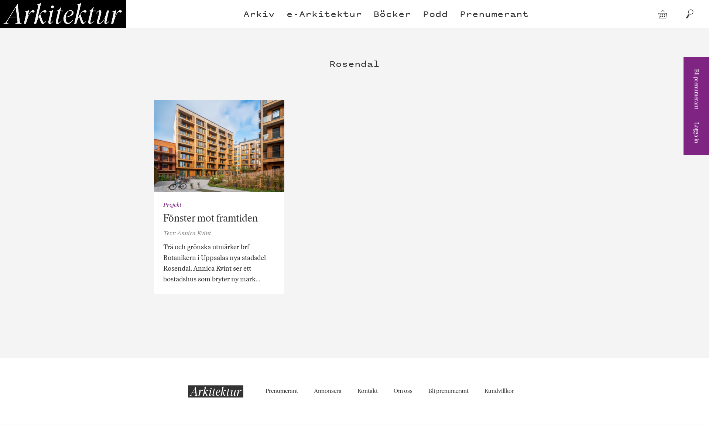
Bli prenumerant (696, 89)
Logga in (696, 132)
